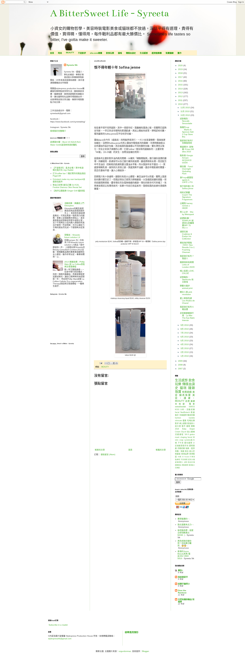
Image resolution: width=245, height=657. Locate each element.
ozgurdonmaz (125, 651)
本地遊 (181, 404)
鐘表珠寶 (185, 395)
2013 (180, 92)
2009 (180, 361)
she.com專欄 (96, 53)
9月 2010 (184, 325)
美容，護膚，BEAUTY (185, 398)
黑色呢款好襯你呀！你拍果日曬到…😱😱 (184, 543)
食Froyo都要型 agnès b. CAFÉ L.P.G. (186, 179)
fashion (178, 418)
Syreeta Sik (72, 65)
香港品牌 (185, 454)
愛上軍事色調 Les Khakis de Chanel (187, 300)
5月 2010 (184, 340)
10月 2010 (185, 115)
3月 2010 (184, 348)
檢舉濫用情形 (131, 632)
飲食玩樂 (110, 53)
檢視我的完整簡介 (58, 131)
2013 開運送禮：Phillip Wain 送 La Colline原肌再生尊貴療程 (74, 264)
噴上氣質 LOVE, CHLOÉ (187, 272)
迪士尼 (192, 451)
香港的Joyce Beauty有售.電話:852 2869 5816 (184, 555)
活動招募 (181, 448)
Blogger (145, 651)
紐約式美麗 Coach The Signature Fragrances (186, 196)
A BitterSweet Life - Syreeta (109, 13)
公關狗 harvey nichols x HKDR (186, 205)
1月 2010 (184, 356)
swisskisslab (180, 406)
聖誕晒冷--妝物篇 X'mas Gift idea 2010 (187, 149)
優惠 (184, 421)
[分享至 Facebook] (114, 363)
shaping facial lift (187, 437)
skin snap (179, 440)
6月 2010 (184, 337)
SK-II (187, 434)
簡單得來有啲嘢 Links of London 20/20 (187, 264)
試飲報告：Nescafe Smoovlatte (186, 121)
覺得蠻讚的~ (183, 519)
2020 (180, 65)
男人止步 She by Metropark (187, 213)
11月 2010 (185, 111)
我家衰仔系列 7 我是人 (187, 257)
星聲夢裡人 (179, 462)
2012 (180, 96)
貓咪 (183, 388)
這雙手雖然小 (184, 584)
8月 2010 (184, 329)
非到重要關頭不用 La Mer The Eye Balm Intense (187, 316)
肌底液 (190, 462)
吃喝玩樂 (191, 421)
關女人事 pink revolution (186, 293)
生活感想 (144, 53)
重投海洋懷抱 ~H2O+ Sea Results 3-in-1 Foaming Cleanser (187, 247)
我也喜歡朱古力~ (185, 524)
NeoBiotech (185, 412)
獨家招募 (191, 415)
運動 (193, 426)
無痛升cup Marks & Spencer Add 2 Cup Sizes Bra (187, 132)
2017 (180, 77)
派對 (185, 462)
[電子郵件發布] (101, 363)
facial (177, 412)
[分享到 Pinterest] (116, 363)
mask (177, 437)
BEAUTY (70, 52)
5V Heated (185, 457)
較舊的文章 (161, 450)
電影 (192, 404)
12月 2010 (185, 107)
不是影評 (82, 53)
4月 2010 (184, 344)
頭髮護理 (185, 465)
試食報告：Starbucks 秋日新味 (187, 279)
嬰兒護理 (188, 443)
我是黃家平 (183, 577)
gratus (192, 434)
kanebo (192, 418)
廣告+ (180, 570)
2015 (180, 85)
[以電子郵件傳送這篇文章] (105, 363)
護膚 (193, 401)
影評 (177, 423)
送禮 (187, 401)
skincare (178, 421)
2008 (180, 365)
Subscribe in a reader (58, 625)
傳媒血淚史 (131, 53)
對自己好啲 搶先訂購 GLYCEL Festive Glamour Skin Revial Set (67, 186)
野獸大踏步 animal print (186, 287)
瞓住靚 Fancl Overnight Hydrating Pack (186, 170)
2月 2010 (184, 352)
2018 (180, 73)
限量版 (178, 454)
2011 (180, 100)
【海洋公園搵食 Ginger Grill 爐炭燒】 (69, 191)
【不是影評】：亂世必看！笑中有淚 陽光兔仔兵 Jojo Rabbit (68, 169)
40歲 (179, 457)
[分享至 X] (111, 363)
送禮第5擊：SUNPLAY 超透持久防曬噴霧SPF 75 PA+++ (187, 223)
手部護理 (184, 459)
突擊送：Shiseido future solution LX (72, 236)
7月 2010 (184, 333)
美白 (187, 451)
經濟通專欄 (157, 53)
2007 (180, 368)
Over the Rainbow (182, 591)
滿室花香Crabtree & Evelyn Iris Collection (186, 235)
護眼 (188, 426)
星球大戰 (191, 459)
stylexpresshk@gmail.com (59, 638)
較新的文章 (100, 450)
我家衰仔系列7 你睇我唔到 (186, 141)
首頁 (52, 53)
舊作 (179, 53)
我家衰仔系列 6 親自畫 (187, 308)
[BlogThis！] (108, 363)
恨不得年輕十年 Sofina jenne (187, 187)
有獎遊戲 (187, 392)
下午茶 (181, 443)
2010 (180, 104)
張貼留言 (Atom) (108, 454)
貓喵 (120, 53)
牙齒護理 (183, 415)
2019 (180, 69)
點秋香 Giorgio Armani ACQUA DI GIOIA (186, 159)
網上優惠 (183, 423)
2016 (180, 81)
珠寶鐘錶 (170, 53)
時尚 (60, 53)
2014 (180, 89)
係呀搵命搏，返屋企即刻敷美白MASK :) (185, 532)
